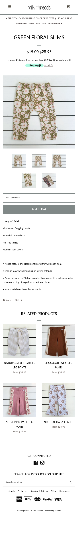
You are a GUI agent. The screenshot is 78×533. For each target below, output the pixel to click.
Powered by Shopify (53, 511)
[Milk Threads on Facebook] (35, 463)
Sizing (53, 491)
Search (12, 491)
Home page (64, 491)
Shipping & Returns (39, 491)
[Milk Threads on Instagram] (42, 463)
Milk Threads (38, 511)
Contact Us (22, 491)
